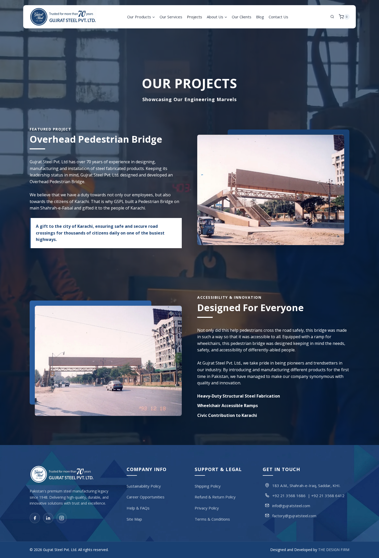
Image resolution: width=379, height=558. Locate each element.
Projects (194, 16)
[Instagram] (61, 518)
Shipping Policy (208, 486)
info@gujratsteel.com (291, 505)
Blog (260, 16)
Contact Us (278, 16)
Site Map (134, 519)
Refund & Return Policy (215, 497)
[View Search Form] (332, 17)
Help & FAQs (138, 508)
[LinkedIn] (48, 518)
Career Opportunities (145, 497)
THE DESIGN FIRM (333, 549)
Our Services (171, 16)
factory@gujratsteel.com (294, 515)
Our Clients (241, 16)
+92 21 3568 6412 (327, 495)
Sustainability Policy (144, 486)
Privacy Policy (207, 508)
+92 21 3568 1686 (289, 495)
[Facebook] (35, 518)
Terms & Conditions (212, 519)
